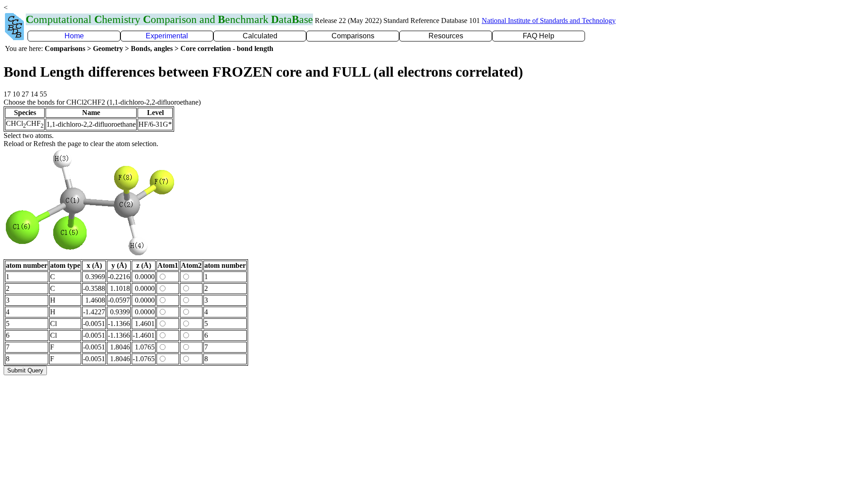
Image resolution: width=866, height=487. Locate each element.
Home (74, 36)
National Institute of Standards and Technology (549, 20)
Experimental (167, 36)
